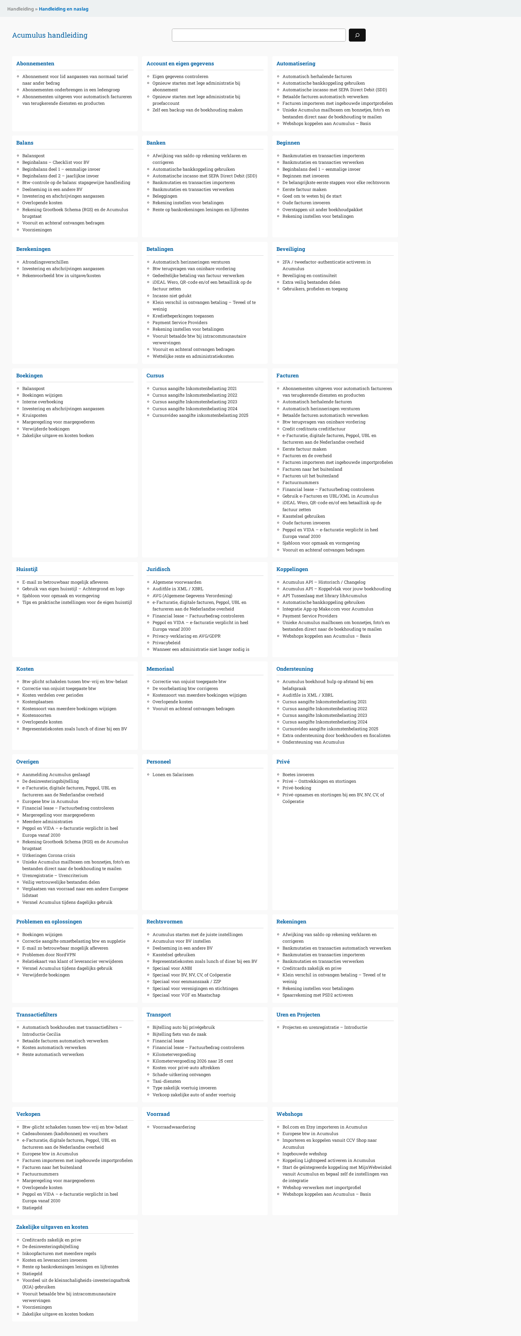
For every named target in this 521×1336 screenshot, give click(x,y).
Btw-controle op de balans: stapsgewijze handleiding (76, 182)
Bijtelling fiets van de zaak (180, 1034)
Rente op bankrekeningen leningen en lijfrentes (201, 209)
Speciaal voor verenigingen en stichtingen (195, 988)
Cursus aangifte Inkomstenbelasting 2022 (195, 395)
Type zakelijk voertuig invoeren (184, 1088)
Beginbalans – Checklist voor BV (56, 162)
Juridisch (158, 569)
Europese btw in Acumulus (50, 801)
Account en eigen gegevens (180, 63)
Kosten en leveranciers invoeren (54, 1260)
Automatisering (295, 63)
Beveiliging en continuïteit (310, 275)
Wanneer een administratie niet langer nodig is (201, 649)
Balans (24, 142)
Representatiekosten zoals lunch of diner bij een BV (74, 729)
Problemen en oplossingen (49, 921)
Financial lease (168, 1041)
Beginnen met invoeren (306, 176)
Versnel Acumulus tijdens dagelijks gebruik (67, 902)
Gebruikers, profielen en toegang (315, 289)
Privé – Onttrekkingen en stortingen (319, 781)
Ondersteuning (294, 668)
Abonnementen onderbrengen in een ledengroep (71, 89)
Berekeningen (33, 248)
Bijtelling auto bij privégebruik (184, 1027)
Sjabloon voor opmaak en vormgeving (321, 543)
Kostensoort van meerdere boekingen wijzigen (69, 708)
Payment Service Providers (180, 322)
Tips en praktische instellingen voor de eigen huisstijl (77, 602)
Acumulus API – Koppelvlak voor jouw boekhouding (337, 589)
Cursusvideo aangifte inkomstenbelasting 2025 (200, 415)
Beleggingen (165, 196)
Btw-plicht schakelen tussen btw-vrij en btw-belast (75, 681)
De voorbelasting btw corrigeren (185, 688)
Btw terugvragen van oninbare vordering (194, 268)
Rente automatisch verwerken (53, 1054)
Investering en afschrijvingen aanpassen (63, 196)
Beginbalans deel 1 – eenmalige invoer (61, 169)
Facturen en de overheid (307, 455)
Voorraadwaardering (174, 1127)
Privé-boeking (297, 788)
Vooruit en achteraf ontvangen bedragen (63, 223)
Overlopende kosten (42, 202)
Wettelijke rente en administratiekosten (193, 356)
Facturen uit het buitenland (311, 476)
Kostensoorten (36, 715)
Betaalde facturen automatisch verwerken (325, 96)
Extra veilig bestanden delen (311, 282)
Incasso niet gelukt (172, 295)
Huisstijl (27, 569)
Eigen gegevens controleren (180, 76)
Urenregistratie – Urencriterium (55, 875)
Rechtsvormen (165, 921)
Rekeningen (291, 921)
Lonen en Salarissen (173, 774)
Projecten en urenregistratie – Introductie (325, 1027)
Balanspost (33, 155)
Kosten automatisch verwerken (54, 1047)
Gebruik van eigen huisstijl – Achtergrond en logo (73, 589)
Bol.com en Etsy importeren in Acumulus (325, 1127)
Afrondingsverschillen (45, 262)
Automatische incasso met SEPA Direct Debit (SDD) (335, 89)
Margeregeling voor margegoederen (58, 422)
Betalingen (160, 248)
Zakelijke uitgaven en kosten (52, 1226)
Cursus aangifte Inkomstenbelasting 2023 (195, 401)
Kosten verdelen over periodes (52, 695)
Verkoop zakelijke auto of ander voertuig (194, 1094)
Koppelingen (292, 569)
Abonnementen (35, 63)
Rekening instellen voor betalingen (188, 202)
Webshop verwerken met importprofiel (322, 1187)
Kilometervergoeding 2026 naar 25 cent (193, 1061)
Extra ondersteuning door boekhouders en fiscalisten (336, 735)
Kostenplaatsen (37, 701)
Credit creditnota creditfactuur (314, 429)
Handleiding (20, 9)
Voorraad (158, 1113)
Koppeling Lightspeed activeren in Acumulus (329, 1160)
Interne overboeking (42, 401)
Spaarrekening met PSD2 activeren (318, 995)
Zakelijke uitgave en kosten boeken (58, 435)
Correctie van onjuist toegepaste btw (59, 688)
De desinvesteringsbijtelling (50, 781)
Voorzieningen (37, 230)
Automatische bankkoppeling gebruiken (324, 83)
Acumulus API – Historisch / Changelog (324, 582)
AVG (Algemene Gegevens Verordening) (192, 595)
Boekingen (29, 375)
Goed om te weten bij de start (312, 196)
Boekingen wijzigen (42, 395)
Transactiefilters (36, 1014)
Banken (156, 142)
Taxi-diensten (167, 1081)
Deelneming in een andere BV (52, 189)
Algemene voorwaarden (177, 582)
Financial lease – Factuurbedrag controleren (328, 489)
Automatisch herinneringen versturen (191, 262)
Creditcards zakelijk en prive (312, 968)
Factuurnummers (301, 482)
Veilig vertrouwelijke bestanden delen (61, 882)
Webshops (289, 1113)
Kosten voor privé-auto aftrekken (186, 1067)
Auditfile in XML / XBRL (178, 589)
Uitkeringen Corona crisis (48, 855)
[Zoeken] (357, 35)
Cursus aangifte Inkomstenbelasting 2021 (195, 388)
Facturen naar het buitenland (313, 469)
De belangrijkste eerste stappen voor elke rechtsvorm (336, 182)
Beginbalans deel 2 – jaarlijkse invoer (60, 176)
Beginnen (288, 142)
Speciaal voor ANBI (172, 968)
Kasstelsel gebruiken (304, 516)
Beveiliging (290, 248)
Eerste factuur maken (305, 189)
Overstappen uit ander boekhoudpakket (323, 209)
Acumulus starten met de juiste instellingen (198, 934)
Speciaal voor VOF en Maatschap (186, 995)
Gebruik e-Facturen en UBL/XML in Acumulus (330, 496)
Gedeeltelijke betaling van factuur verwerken (198, 275)
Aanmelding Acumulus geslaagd (56, 774)
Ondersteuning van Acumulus (313, 742)
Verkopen (28, 1113)
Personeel (159, 761)
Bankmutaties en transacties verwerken (193, 189)
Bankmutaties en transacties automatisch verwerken (337, 948)
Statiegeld (32, 1207)
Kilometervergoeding (174, 1054)
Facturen (287, 375)
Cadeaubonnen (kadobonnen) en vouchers (65, 1133)
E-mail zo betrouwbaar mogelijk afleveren (65, 582)
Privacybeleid (167, 642)
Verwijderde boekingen (46, 429)
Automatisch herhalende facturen (317, 76)
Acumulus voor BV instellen (182, 941)
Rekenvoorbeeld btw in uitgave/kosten (61, 275)
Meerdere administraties (47, 821)
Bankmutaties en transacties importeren (194, 182)
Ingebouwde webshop (305, 1154)
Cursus (155, 375)
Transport (159, 1014)
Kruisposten (34, 415)
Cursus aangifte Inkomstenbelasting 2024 (195, 408)
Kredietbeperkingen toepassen (183, 316)
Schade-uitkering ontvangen (182, 1074)
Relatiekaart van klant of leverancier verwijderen (72, 961)
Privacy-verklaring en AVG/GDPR (187, 636)
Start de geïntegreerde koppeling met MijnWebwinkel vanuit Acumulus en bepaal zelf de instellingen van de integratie (337, 1174)
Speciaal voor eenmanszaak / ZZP (187, 981)
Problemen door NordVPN (49, 954)
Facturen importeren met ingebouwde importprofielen (338, 103)
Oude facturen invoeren (306, 202)
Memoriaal (160, 668)
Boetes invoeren (298, 774)
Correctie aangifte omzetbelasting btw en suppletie (73, 941)
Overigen (27, 761)
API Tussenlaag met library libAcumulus (325, 595)
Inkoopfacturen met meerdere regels (59, 1253)
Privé (283, 761)
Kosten (25, 668)
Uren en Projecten (298, 1014)
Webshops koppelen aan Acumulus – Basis (327, 123)
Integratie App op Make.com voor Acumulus (328, 609)
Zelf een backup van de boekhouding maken (198, 110)
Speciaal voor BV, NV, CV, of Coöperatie (192, 975)
